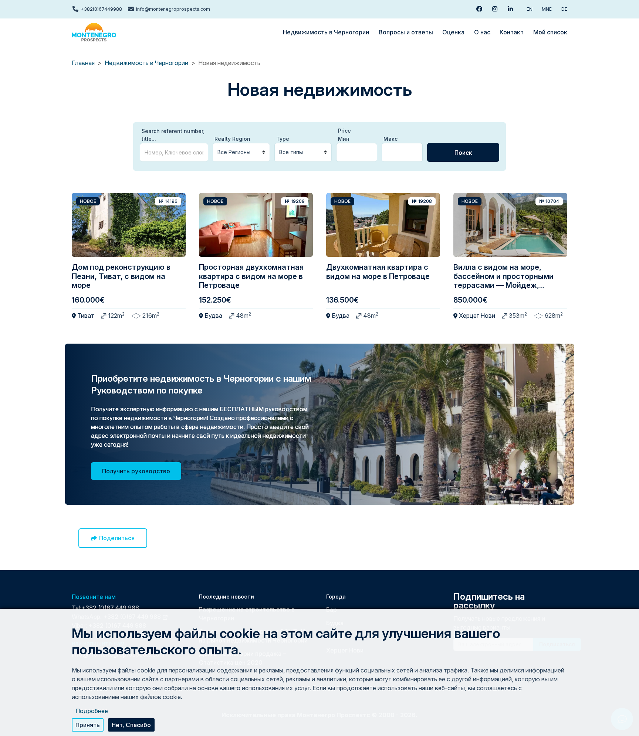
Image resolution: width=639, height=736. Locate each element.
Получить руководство (136, 471)
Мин (343, 139)
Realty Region (232, 139)
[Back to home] (93, 32)
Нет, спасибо (131, 725)
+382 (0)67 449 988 (110, 607)
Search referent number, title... (173, 135)
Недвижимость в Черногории (146, 63)
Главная (83, 63)
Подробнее (91, 711)
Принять (87, 725)
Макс (390, 139)
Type (282, 139)
